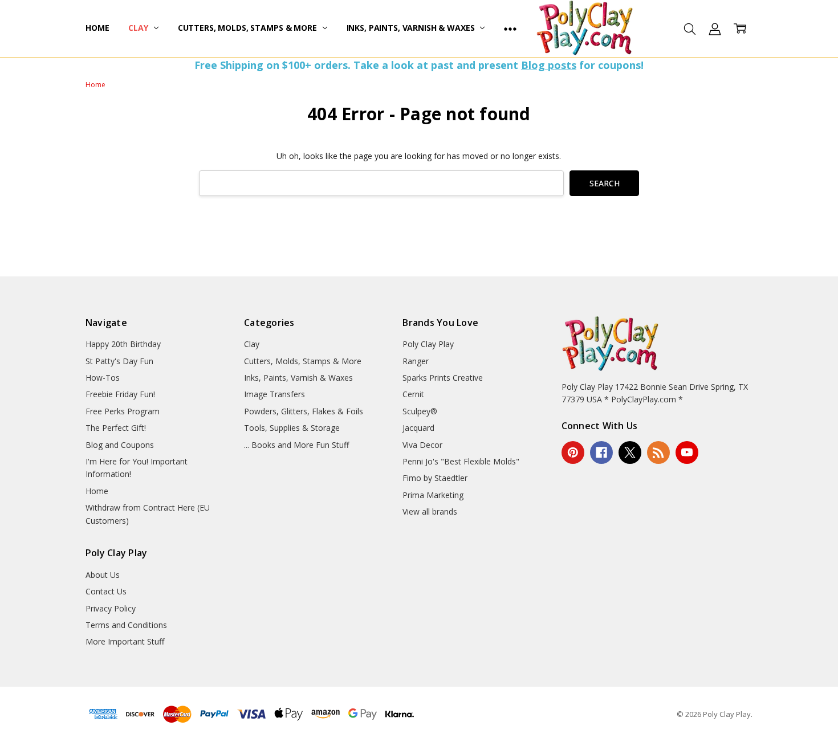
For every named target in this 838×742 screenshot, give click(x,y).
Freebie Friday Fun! (120, 394)
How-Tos (103, 377)
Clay (139, 27)
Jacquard (418, 427)
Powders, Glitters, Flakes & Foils (303, 411)
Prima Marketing (432, 495)
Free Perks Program (123, 411)
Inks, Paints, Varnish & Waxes (412, 27)
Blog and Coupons (120, 444)
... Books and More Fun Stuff (296, 444)
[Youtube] (687, 452)
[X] (630, 452)
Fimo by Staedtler (434, 477)
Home (97, 27)
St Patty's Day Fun (119, 361)
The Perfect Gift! (116, 427)
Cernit (413, 394)
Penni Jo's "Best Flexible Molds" (460, 461)
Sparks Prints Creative (442, 377)
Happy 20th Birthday (123, 344)
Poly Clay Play (428, 344)
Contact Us (106, 591)
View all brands (429, 511)
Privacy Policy (111, 608)
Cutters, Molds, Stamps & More (248, 27)
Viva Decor (422, 444)
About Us (103, 574)
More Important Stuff (125, 641)
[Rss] (658, 452)
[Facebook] (601, 452)
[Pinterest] (573, 452)
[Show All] (510, 28)
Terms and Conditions (126, 624)
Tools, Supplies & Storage (292, 427)
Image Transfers (274, 394)
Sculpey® (419, 411)
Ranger (415, 361)
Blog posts (548, 65)
